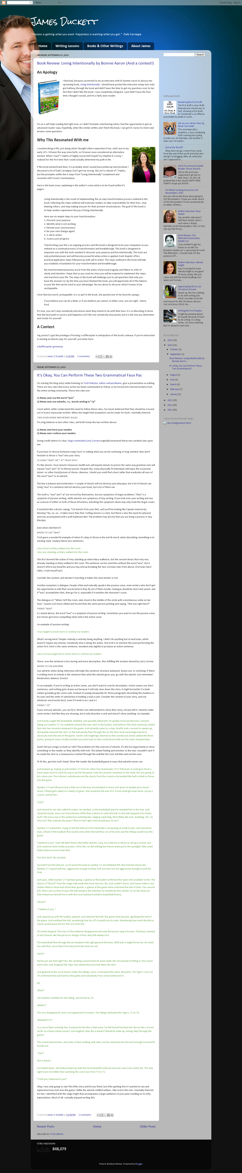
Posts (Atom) (56, 1134)
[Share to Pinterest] (110, 356)
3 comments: (84, 356)
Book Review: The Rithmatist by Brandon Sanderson (189, 238)
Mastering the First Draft (190, 102)
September (176, 354)
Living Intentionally (90, 84)
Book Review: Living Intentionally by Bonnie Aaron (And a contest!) (95, 63)
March (173, 384)
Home (43, 46)
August (174, 375)
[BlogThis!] (100, 356)
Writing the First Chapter (190, 311)
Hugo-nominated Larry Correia (84, 441)
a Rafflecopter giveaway (50, 346)
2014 (170, 345)
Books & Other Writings (105, 46)
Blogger (139, 1164)
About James (140, 46)
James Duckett (64, 21)
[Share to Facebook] (107, 356)
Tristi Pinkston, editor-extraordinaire (102, 383)
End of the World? (174, 147)
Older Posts (148, 1126)
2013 (170, 400)
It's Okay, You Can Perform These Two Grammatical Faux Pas (89, 375)
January (174, 394)
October (174, 349)
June (172, 380)
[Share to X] (104, 356)
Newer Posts (45, 1126)
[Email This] (97, 356)
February (175, 389)
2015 (170, 340)
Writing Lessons (67, 46)
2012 (170, 405)
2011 (170, 410)
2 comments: (85, 1115)
